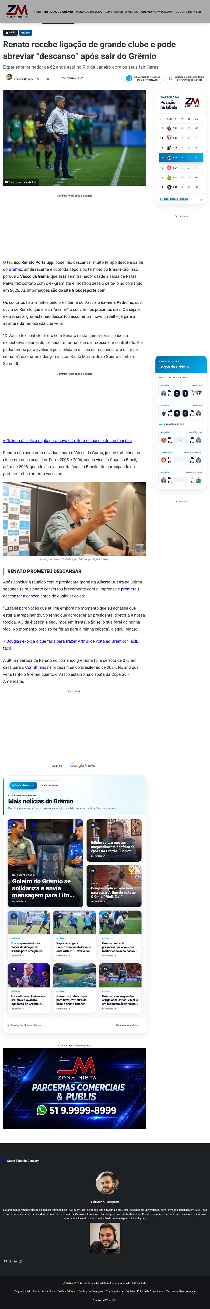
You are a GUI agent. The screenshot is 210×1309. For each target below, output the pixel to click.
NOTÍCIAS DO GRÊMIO (58, 11)
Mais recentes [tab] (49, 785)
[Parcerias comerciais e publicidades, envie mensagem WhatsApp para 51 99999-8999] (74, 1088)
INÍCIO (37, 11)
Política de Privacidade (150, 1291)
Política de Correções (91, 1291)
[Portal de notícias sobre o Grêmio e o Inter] (17, 11)
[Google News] (82, 765)
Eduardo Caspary (23, 79)
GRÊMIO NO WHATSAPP (157, 11)
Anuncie (191, 1291)
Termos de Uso (175, 1291)
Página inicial (22, 1291)
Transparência (114, 1291)
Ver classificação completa (181, 199)
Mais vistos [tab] (24, 785)
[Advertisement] (74, 228)
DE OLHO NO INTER (188, 11)
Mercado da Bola (89, 11)
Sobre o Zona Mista (43, 1291)
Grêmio (25, 32)
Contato (130, 1291)
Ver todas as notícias (128, 1025)
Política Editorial (67, 1291)
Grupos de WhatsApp (105, 1300)
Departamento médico (121, 11)
